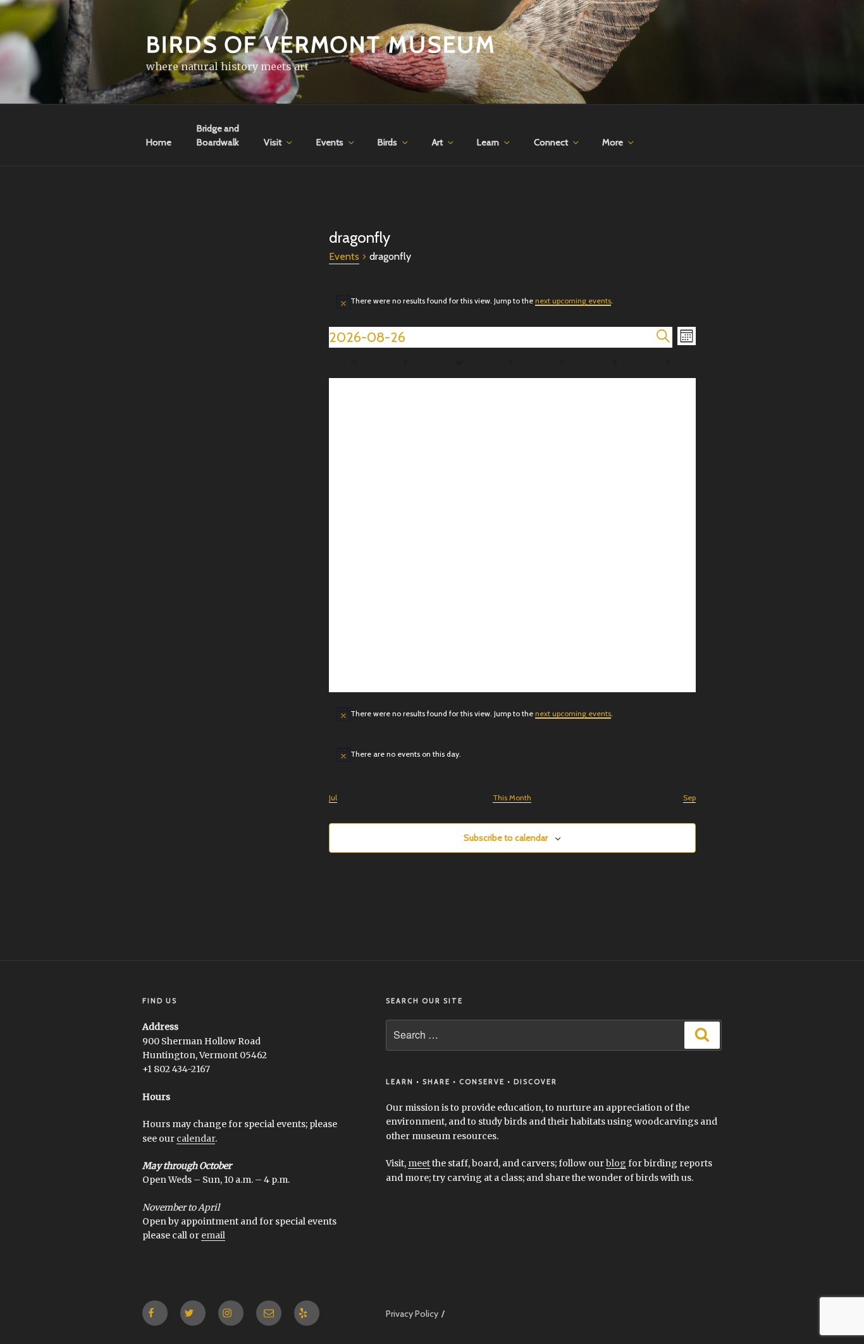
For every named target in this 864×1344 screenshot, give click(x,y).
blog (616, 1163)
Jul (333, 797)
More (612, 142)
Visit (272, 142)
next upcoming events (573, 300)
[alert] (512, 301)
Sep (689, 797)
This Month (512, 797)
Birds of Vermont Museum (321, 44)
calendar (195, 1138)
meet (419, 1163)
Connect (551, 142)
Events (329, 142)
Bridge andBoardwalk (218, 135)
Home (158, 142)
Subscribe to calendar (506, 837)
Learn (488, 142)
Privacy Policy (412, 1313)
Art (437, 142)
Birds (387, 142)
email (213, 1235)
